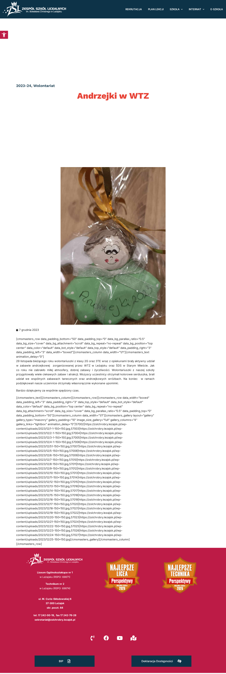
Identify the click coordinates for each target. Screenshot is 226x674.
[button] (4, 35)
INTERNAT (195, 9)
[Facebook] (106, 638)
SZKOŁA (175, 9)
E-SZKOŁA (216, 9)
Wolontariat (44, 86)
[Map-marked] (133, 638)
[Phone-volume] (92, 638)
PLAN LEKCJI (156, 9)
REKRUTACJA (133, 9)
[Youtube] (120, 638)
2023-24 (23, 86)
